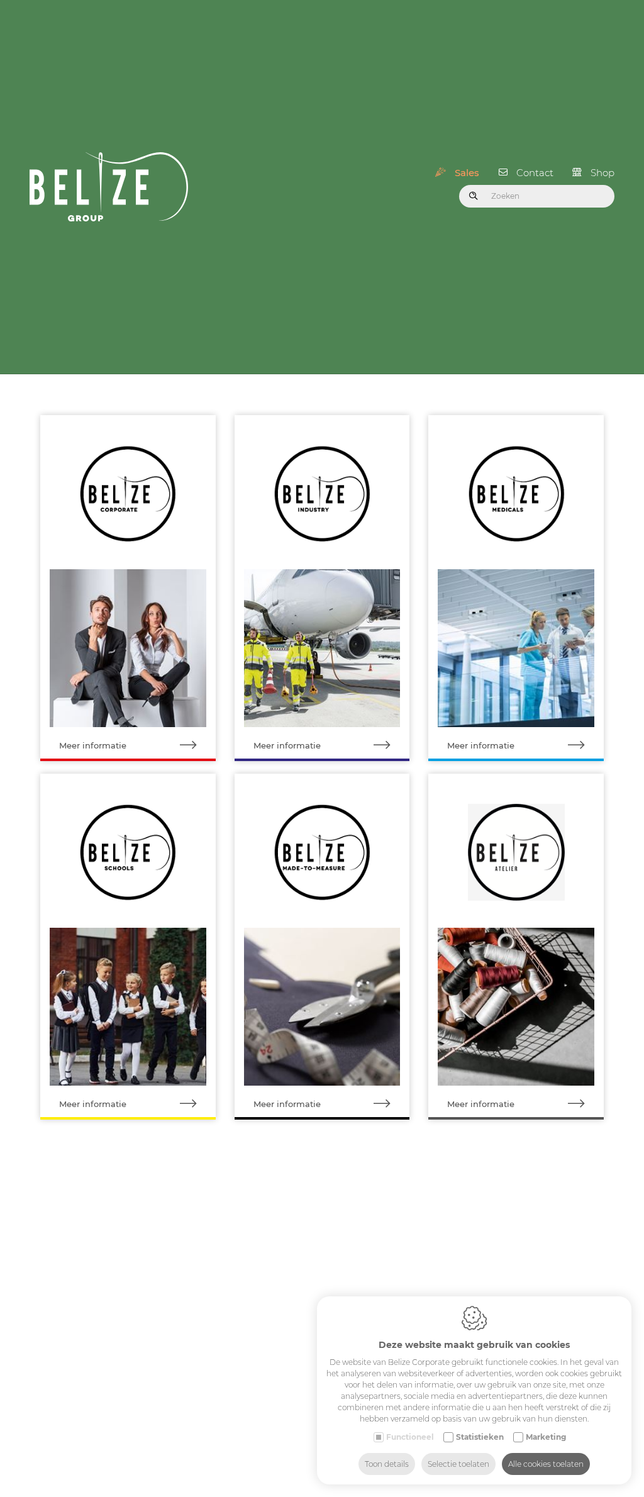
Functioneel (410, 1437)
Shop (602, 173)
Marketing (546, 1437)
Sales (467, 173)
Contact (534, 173)
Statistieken (480, 1437)
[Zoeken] (473, 196)
